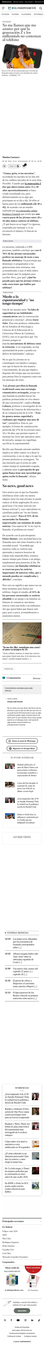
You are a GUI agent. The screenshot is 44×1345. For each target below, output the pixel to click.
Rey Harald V (29, 2)
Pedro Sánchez (8, 1246)
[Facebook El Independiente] (11, 1320)
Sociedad (6, 22)
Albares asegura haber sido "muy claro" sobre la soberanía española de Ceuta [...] (25, 957)
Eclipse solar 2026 (10, 1231)
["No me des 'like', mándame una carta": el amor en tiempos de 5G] (22, 633)
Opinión (5, 14)
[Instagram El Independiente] (25, 1320)
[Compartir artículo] (4, 166)
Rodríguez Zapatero (10, 1242)
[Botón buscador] (40, 8)
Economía (26, 14)
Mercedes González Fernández (15, 1257)
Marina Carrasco (10, 157)
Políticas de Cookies (14, 1336)
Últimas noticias (18, 2)
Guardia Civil (7, 1250)
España (15, 14)
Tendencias (8, 669)
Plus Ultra (6, 1238)
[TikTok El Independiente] (39, 1321)
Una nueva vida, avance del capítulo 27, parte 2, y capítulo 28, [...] (25, 971)
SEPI (4, 1235)
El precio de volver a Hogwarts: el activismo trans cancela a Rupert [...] (25, 983)
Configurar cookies (30, 1336)
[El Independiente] (22, 8)
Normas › (37, 678)
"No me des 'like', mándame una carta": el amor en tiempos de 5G (21, 648)
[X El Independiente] (5, 1320)
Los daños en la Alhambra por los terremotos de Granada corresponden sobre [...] (25, 943)
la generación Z (33, 183)
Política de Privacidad (22, 1327)
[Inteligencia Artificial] (12, 1285)
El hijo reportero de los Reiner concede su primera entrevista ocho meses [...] (25, 995)
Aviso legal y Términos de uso (22, 1330)
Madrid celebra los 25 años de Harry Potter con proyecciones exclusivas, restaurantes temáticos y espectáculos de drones (27, 770)
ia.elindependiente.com (13, 1290)
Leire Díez (6, 1253)
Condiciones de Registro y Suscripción (22, 1333)
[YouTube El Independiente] (18, 1320)
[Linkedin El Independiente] (32, 1320)
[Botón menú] (3, 8)
